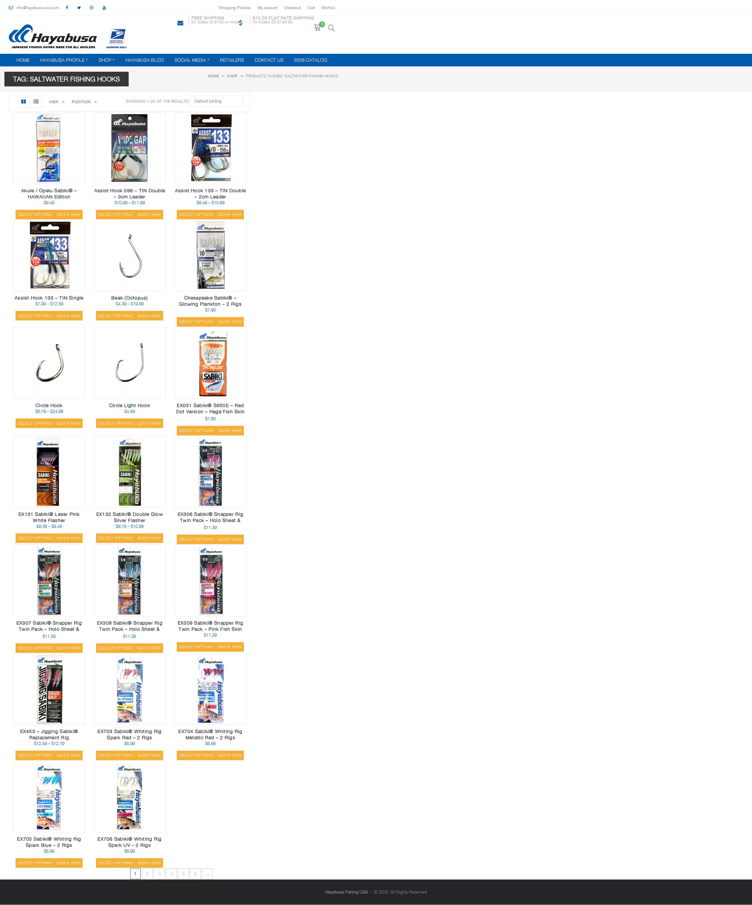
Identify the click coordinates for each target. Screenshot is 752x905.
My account (268, 7)
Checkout (292, 7)
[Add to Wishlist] (54, 179)
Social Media (190, 60)
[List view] (36, 102)
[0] (317, 27)
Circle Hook (49, 405)
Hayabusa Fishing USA (346, 891)
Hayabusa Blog (144, 60)
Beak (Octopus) (129, 297)
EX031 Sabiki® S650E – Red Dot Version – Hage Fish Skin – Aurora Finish (210, 411)
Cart (311, 7)
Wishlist (328, 7)
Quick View (68, 181)
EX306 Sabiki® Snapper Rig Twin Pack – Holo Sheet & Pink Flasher (210, 520)
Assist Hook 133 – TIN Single (49, 297)
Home (23, 60)
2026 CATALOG (310, 60)
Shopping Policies (235, 7)
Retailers (232, 60)
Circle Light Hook (129, 405)
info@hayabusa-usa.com (37, 7)
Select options (35, 214)
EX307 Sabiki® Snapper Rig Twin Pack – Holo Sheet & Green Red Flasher (49, 629)
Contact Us (269, 60)
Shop (105, 60)
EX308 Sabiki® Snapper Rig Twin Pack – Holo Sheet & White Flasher (129, 629)
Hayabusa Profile (62, 60)
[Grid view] (23, 102)
